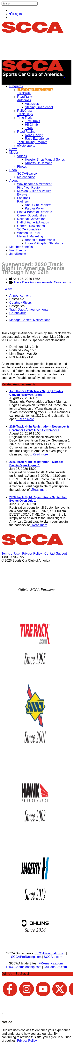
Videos (22, 156)
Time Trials (24, 117)
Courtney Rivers (20, 302)
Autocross (24, 100)
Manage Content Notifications (29, 320)
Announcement (19, 295)
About (13, 180)
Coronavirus (62, 282)
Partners (23, 201)
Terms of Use (11, 553)
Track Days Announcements (33, 282)
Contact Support (55, 553)
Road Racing (26, 131)
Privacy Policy (32, 553)
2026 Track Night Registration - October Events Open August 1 (36, 463)
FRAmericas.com (51, 963)
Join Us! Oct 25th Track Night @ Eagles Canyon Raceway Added (36, 393)
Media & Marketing (30, 236)
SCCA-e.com (53, 956)
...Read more (25, 419)
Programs (16, 86)
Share (11, 326)
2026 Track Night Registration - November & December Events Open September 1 (39, 428)
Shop (13, 170)
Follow (8, 289)
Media (13, 152)
